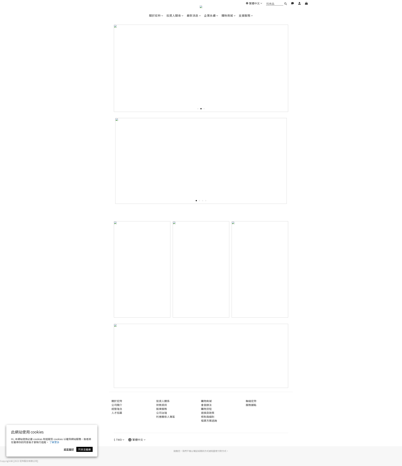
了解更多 (54, 442)
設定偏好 (69, 449)
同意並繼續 (84, 449)
